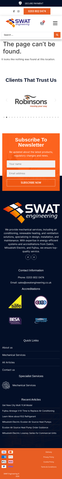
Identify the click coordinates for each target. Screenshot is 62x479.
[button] (6, 100)
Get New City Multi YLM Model (17, 405)
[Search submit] (57, 35)
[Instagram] (18, 11)
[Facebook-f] (14, 11)
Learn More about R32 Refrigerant (19, 416)
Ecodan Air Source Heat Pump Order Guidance (25, 427)
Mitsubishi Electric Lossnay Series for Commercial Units (29, 433)
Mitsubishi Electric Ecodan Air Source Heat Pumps (26, 422)
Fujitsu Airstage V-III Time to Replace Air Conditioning (28, 410)
